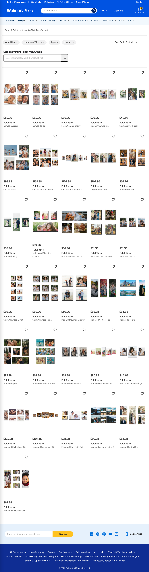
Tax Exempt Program (47, 556)
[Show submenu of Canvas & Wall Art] (87, 20)
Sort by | (119, 42)
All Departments (18, 552)
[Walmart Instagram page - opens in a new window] (116, 534)
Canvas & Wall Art (79, 20)
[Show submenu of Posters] (68, 20)
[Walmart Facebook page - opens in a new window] (91, 534)
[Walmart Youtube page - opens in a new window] (110, 534)
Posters (63, 20)
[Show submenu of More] (133, 20)
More (130, 20)
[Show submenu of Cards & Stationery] (56, 20)
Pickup (21, 20)
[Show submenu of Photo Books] (115, 20)
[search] (64, 58)
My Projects (49, 2)
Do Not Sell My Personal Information (71, 560)
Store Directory (36, 552)
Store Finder (36, 2)
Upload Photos (82, 2)
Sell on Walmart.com (86, 552)
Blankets (94, 20)
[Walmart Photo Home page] (20, 11)
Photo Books (108, 20)
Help (104, 10)
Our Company (65, 552)
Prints (32, 20)
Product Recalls (14, 556)
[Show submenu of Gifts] (124, 20)
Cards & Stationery (47, 20)
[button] (16, 72)
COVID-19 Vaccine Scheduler (122, 552)
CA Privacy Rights (130, 556)
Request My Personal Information (109, 560)
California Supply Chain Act (37, 560)
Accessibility (31, 556)
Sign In (139, 2)
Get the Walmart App (71, 556)
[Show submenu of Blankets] (99, 20)
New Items (10, 20)
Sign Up (63, 534)
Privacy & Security (110, 556)
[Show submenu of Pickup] (25, 20)
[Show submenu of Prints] (36, 20)
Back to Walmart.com (16, 2)
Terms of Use (91, 556)
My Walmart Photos (65, 2)
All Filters (12, 42)
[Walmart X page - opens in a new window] (98, 534)
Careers (51, 552)
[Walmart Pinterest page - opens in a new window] (104, 534)
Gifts (121, 20)
